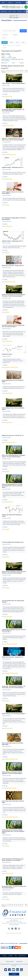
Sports (10, 2)
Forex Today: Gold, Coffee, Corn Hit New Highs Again (12, 743)
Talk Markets (5, 94)
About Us (5, 955)
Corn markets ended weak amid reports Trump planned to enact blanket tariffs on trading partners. (14, 637)
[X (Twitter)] (8, 929)
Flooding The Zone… (8, 354)
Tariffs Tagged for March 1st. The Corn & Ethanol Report (12, 192)
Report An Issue (22, 955)
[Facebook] (12, 929)
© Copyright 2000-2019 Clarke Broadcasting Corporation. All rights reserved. (14, 965)
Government (15, 644)
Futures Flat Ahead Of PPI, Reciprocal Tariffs (12, 515)
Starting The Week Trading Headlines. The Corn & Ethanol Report (13, 110)
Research (22, 62)
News (3, 2)
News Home (4, 11)
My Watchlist (15, 34)
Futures (11, 96)
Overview (4, 45)
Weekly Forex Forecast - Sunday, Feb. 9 (13, 657)
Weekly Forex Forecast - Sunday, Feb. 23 (13, 265)
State (14, 11)
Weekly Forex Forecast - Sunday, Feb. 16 (13, 435)
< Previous (3, 71)
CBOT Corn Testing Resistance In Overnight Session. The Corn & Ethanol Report (13, 456)
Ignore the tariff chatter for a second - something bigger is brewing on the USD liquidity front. (12, 361)
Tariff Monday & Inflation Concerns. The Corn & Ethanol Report (14, 630)
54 (25, 70)
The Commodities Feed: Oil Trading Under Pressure (13, 601)
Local (10, 11)
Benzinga (5, 871)
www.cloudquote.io (14, 920)
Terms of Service (10, 961)
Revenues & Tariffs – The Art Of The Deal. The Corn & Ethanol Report (14, 887)
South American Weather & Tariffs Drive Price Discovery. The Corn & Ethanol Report (14, 572)
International (18, 45)
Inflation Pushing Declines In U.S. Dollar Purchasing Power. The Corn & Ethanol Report (12, 486)
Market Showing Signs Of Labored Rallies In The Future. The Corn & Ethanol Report (13, 295)
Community (18, 2)
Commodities (7, 96)
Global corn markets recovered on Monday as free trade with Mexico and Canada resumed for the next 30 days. (14, 839)
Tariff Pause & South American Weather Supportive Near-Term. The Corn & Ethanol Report (13, 831)
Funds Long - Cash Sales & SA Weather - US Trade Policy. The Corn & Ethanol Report (13, 687)
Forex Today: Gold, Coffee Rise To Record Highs (13, 801)
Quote (5, 62)
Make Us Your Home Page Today (9, 943)
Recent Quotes (5, 34)
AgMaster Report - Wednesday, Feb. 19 (13, 241)
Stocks (11, 42)
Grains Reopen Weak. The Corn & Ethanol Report (12, 381)
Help (16, 955)
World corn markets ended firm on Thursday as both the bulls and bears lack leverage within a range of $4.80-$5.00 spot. (14, 694)
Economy (11, 154)
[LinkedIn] (15, 929)
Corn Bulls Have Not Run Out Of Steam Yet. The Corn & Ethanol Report (13, 325)
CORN (7, 54)
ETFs (17, 42)
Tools (23, 42)
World (24, 11)
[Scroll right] (27, 2)
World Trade (11, 125)
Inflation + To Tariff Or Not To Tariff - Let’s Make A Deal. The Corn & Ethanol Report (13, 139)
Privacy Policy (23, 923)
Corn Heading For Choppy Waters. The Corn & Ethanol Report (14, 218)
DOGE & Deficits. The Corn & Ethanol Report (14, 713)
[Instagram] (19, 929)
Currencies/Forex (7, 281)
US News (19, 11)
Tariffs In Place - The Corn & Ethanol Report (14, 83)
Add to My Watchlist (5, 60)
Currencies (12, 45)
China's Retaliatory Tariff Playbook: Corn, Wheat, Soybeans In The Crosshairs (13, 859)
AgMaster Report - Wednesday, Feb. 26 (13, 167)
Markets (4, 42)
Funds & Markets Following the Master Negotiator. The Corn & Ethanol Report (12, 772)
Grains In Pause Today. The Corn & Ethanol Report (13, 408)
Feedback (14, 974)
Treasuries (4, 47)
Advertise (11, 955)
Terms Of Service (15, 924)
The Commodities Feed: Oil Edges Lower (13, 542)
